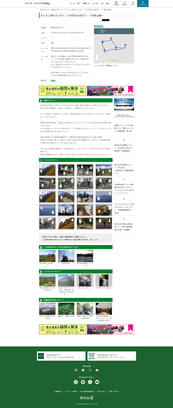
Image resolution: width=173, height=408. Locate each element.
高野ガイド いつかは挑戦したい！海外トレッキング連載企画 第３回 (124, 128)
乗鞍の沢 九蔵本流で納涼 (66, 316)
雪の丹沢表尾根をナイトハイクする (85, 264)
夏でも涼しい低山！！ (85, 288)
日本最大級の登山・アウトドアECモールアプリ (111, 356)
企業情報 (57, 391)
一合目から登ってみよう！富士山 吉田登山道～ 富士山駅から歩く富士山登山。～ (66, 291)
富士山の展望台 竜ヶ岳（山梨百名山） (47, 289)
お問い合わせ (114, 391)
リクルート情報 (71, 391)
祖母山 (109, 65)
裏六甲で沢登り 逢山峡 (104, 288)
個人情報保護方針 (87, 391)
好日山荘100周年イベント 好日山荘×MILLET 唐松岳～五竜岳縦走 (124, 148)
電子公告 (101, 391)
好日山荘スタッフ (58, 27)
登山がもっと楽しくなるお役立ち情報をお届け (60, 356)
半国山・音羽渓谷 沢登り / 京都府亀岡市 (85, 317)
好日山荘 (124, 115)
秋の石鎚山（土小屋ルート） (47, 264)
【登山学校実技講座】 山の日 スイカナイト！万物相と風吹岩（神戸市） (104, 318)
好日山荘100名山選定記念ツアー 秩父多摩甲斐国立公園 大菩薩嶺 (124, 227)
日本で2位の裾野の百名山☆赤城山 (47, 317)
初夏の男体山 (66, 263)
